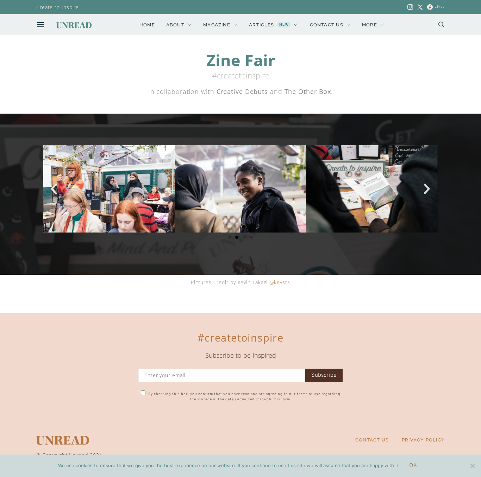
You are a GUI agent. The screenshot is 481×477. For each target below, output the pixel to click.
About (175, 24)
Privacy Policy (423, 440)
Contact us (326, 24)
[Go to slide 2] (236, 237)
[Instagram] (410, 7)
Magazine (216, 24)
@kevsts (279, 282)
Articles (269, 24)
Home (147, 24)
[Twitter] (420, 7)
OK (413, 465)
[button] (54, 189)
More (369, 24)
